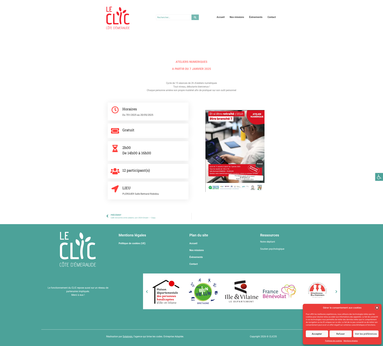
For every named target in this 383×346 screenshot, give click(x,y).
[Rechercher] (195, 17)
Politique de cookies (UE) (132, 243)
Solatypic (128, 336)
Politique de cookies (333, 341)
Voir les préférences (366, 333)
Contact (272, 17)
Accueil (221, 17)
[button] (379, 177)
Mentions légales (351, 341)
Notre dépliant (267, 241)
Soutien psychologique (272, 248)
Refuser (340, 333)
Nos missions (237, 17)
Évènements (255, 17)
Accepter (317, 333)
